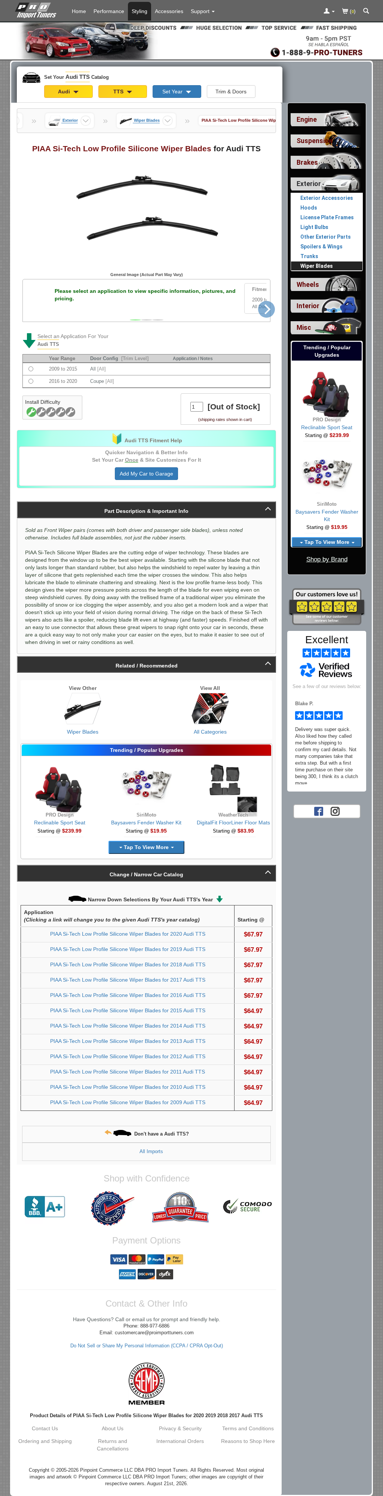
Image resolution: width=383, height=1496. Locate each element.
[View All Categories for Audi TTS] (210, 708)
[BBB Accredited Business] (45, 1207)
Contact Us (45, 1428)
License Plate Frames (327, 217)
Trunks (309, 256)
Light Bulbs (314, 227)
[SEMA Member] (146, 1383)
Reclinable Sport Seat (59, 823)
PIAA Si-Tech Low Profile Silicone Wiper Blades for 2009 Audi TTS (127, 1102)
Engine (307, 119)
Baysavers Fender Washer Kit (146, 823)
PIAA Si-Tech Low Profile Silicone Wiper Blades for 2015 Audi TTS (127, 1010)
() (352, 11)
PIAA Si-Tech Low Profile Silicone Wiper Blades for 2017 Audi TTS (127, 980)
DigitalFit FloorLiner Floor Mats (233, 823)
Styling (139, 11)
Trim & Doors (230, 92)
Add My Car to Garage (146, 474)
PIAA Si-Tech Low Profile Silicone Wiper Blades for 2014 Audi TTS (127, 1026)
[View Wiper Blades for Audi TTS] (83, 708)
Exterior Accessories (326, 198)
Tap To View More (146, 847)
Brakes (307, 162)
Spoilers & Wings (321, 247)
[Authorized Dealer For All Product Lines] (113, 1208)
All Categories (210, 732)
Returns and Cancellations (113, 1445)
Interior (308, 306)
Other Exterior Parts (325, 237)
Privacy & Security (180, 1428)
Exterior (309, 184)
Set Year (173, 92)
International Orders (180, 1441)
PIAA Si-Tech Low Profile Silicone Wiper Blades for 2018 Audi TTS (127, 964)
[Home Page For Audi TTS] (37, 9)
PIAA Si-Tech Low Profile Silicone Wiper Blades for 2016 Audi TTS (127, 995)
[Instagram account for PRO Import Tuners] (335, 811)
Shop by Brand (326, 559)
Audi (64, 92)
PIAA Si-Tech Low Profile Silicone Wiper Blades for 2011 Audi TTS (127, 1072)
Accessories (169, 11)
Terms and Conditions (248, 1428)
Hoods (308, 208)
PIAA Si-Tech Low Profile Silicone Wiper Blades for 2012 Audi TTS (127, 1056)
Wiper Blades (82, 732)
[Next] (266, 309)
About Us (112, 1428)
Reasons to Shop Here (248, 1441)
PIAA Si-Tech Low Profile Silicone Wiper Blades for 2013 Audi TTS (127, 1041)
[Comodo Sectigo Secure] (248, 1207)
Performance (109, 11)
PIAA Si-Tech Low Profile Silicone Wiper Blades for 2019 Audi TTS (127, 949)
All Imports (151, 1151)
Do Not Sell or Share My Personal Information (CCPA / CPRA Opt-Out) (146, 1345)
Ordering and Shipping (45, 1441)
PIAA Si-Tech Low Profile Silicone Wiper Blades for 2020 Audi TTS (127, 934)
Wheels (308, 284)
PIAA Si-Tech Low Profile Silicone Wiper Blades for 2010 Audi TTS (127, 1087)
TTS (119, 92)
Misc (304, 327)
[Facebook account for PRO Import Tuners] (318, 811)
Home (79, 11)
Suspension (315, 141)
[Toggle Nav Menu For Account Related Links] (329, 11)
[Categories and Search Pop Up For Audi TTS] (366, 11)
